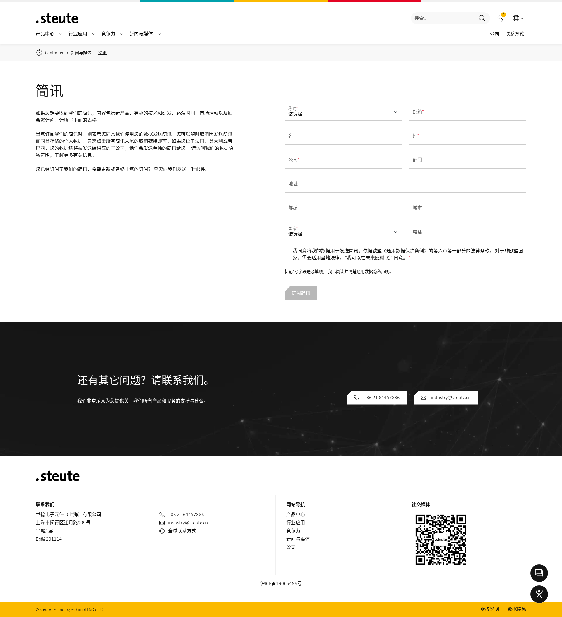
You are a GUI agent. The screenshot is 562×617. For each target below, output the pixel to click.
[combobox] (442, 18)
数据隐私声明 (377, 271)
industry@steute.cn (451, 397)
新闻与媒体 (298, 539)
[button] (61, 34)
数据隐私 (517, 609)
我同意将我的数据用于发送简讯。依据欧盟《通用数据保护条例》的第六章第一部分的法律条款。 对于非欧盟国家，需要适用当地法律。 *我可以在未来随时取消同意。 (408, 254)
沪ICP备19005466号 (281, 583)
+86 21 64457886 (382, 397)
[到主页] (57, 18)
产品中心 (295, 514)
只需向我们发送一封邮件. (180, 169)
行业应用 (295, 523)
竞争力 (293, 531)
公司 (291, 547)
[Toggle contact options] (539, 573)
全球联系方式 (182, 531)
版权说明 (489, 609)
